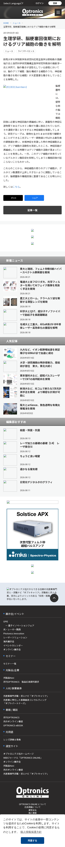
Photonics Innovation (13, 633)
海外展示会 (8, 641)
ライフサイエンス (26, 51)
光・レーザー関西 (12, 629)
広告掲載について (32, 807)
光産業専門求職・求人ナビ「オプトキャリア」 (26, 695)
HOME (6, 22)
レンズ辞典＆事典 (12, 739)
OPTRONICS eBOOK (13, 725)
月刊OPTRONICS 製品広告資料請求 (21, 681)
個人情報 (32, 812)
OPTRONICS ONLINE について (32, 804)
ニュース (16, 22)
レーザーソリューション (15, 637)
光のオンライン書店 (13, 721)
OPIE (5, 621)
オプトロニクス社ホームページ (18, 753)
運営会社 (32, 810)
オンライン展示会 (12, 649)
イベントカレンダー (13, 645)
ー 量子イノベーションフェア (18, 625)
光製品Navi (8, 677)
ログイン (40, 3)
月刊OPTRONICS (11, 717)
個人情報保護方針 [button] (31, 832)
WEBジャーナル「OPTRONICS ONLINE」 (22, 757)
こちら (16, 186)
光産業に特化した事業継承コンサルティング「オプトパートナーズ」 (24, 701)
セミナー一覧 (9, 663)
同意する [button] (32, 840)
